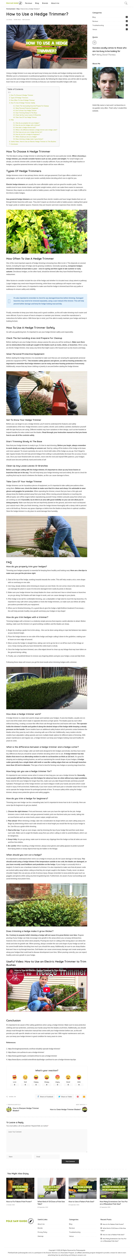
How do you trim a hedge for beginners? (28, 134)
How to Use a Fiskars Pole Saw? (81, 1202)
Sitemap (40, 1236)
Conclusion (14, 144)
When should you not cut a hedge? (26, 137)
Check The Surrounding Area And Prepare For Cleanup (32, 106)
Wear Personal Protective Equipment (27, 108)
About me (41, 1224)
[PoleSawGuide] (14, 3)
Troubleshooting (98, 25)
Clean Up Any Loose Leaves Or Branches (28, 115)
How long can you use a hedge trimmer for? (29, 132)
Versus (94, 29)
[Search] (126, 3)
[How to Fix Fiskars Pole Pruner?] (20, 1188)
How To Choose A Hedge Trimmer (22, 95)
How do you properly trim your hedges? (27, 123)
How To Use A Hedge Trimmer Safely (23, 103)
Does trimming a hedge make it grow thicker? (29, 139)
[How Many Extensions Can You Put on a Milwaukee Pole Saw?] (114, 1188)
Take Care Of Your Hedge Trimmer (26, 117)
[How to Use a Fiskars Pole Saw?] (83, 1188)
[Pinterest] (77, 1096)
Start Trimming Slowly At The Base (26, 113)
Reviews (95, 21)
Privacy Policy (42, 1232)
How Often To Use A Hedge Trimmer (23, 100)
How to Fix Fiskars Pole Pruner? (19, 1202)
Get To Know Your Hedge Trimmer (26, 110)
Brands (40, 1228)
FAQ (12, 120)
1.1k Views (9, 19)
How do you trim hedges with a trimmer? (28, 125)
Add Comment (26, 19)
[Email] (84, 1096)
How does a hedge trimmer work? (26, 127)
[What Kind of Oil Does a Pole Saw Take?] (51, 1188)
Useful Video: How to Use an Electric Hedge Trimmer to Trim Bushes (33, 141)
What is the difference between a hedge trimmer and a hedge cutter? (36, 130)
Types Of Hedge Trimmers (19, 98)
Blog (94, 17)
